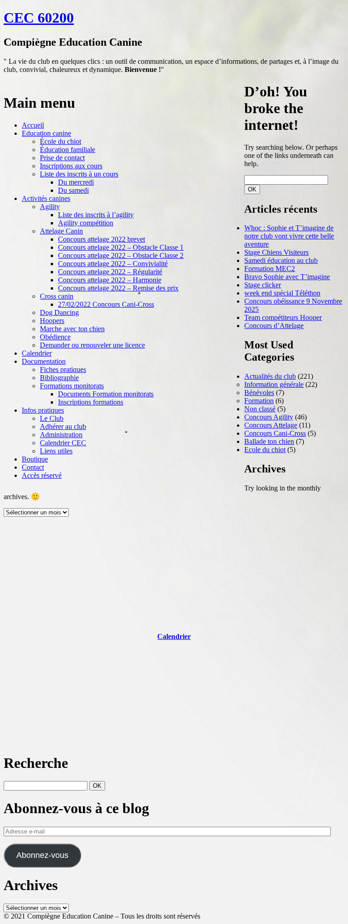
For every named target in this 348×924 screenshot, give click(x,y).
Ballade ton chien (269, 441)
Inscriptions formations (90, 402)
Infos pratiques (43, 410)
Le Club (51, 418)
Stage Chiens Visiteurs (276, 252)
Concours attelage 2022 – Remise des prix (118, 288)
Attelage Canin (61, 231)
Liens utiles (56, 451)
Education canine (46, 133)
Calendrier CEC (63, 443)
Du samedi (73, 190)
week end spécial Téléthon (282, 293)
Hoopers (52, 320)
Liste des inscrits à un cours (79, 174)
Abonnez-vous (42, 855)
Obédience (55, 337)
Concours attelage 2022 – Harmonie (109, 280)
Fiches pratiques (63, 369)
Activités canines (46, 198)
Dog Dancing (59, 312)
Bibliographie (59, 377)
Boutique (35, 459)
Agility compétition (85, 223)
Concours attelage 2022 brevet (101, 239)
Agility (50, 206)
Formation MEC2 (269, 268)
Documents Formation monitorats (106, 394)
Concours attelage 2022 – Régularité (110, 272)
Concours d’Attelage (274, 325)
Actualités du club (270, 376)
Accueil (33, 125)
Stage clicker (262, 285)
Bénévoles (259, 392)
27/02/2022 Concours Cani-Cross (106, 304)
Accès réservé (42, 475)
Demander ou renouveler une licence (92, 345)
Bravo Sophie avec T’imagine (287, 277)
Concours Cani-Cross (275, 433)
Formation (259, 401)
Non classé (260, 409)
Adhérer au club (63, 426)
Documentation (44, 361)
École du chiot (60, 141)
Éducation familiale (67, 149)
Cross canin (56, 296)
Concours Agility (268, 417)
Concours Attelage (270, 425)
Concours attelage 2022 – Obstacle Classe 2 (121, 255)
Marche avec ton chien (72, 329)
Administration (61, 434)
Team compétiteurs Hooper (283, 317)
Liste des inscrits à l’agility (96, 215)
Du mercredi (76, 182)
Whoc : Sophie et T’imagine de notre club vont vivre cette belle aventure (289, 236)
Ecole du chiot (264, 449)
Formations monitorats (72, 386)
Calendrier (37, 353)
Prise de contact (62, 158)
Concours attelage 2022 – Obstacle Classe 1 (121, 247)
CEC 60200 (39, 18)
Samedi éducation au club (281, 260)
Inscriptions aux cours (71, 166)
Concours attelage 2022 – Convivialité (113, 263)
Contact (33, 467)
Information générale (274, 384)
